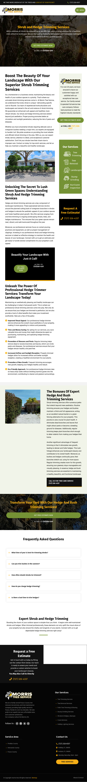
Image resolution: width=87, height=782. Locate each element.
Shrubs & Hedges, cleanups (66, 716)
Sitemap (34, 778)
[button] (80, 10)
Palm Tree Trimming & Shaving (67, 707)
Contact (81, 777)
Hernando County (13, 748)
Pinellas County (13, 743)
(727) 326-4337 (75, 2)
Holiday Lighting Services (66, 724)
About (75, 777)
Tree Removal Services (65, 703)
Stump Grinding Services (66, 712)
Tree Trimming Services (65, 699)
